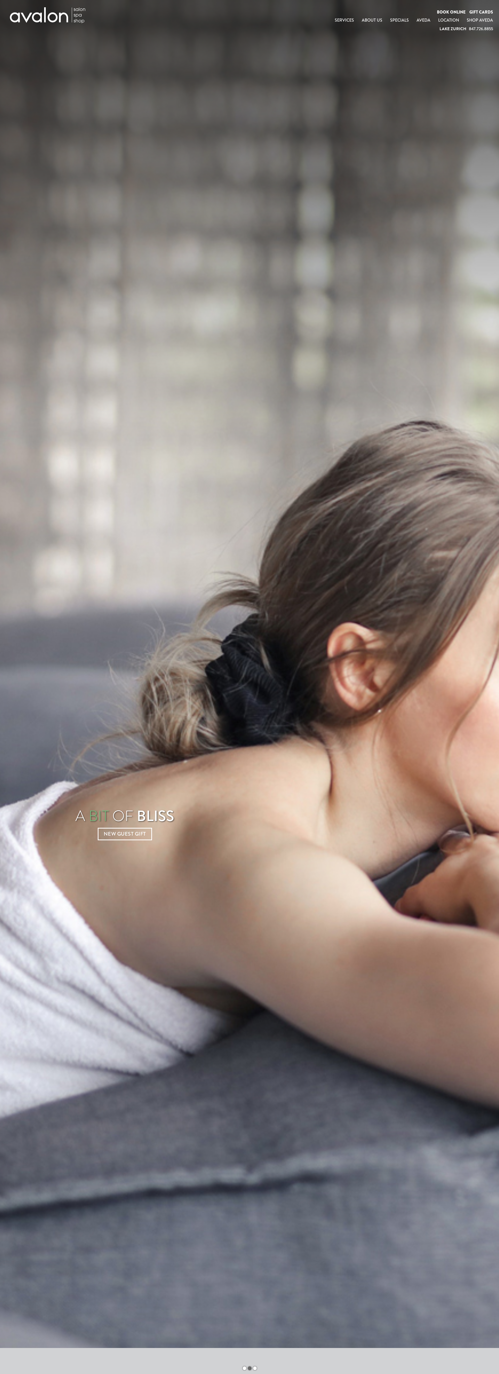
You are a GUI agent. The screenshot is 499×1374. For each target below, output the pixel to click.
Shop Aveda (480, 20)
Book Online (451, 12)
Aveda (423, 20)
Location (448, 20)
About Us (372, 20)
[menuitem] (344, 20)
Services (344, 20)
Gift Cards (481, 12)
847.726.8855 (481, 29)
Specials (399, 20)
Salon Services (125, 841)
